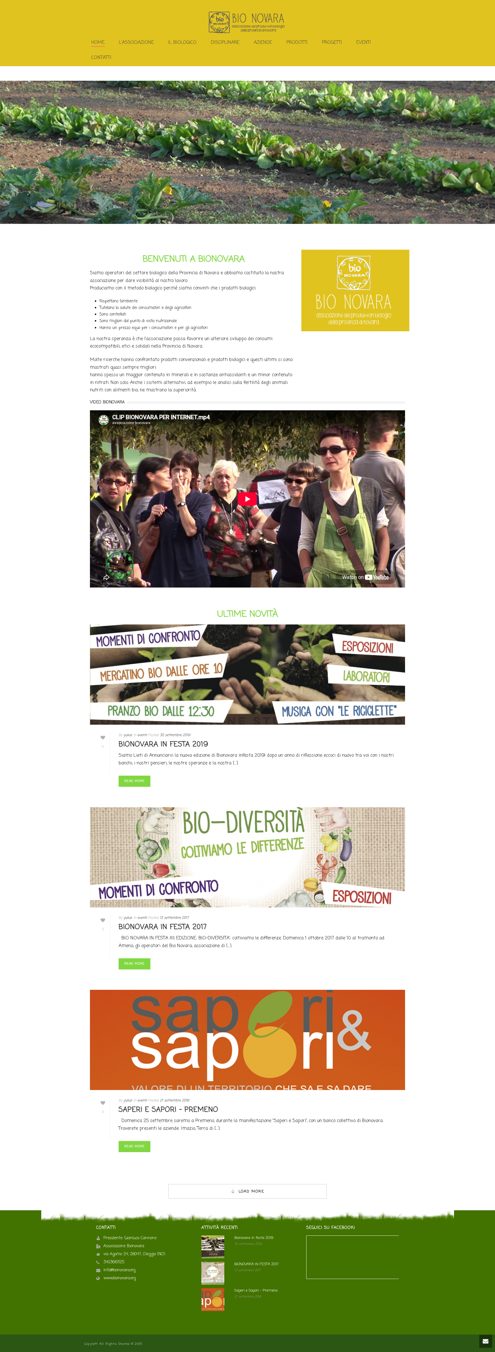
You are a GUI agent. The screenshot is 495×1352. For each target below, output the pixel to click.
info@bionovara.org (119, 1270)
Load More (251, 1191)
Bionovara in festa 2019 (163, 744)
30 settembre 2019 (175, 735)
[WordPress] (247, 22)
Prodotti (297, 42)
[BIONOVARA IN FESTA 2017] (247, 857)
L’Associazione (136, 42)
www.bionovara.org (119, 1278)
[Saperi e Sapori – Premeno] (247, 1040)
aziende (263, 42)
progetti (332, 42)
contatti (101, 57)
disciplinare (225, 42)
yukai (127, 735)
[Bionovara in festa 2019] (247, 674)
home (98, 42)
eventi (142, 735)
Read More (134, 781)
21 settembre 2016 (174, 1100)
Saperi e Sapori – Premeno (168, 1110)
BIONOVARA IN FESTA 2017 (163, 927)
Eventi (363, 42)
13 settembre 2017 (174, 918)
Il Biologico (182, 42)
